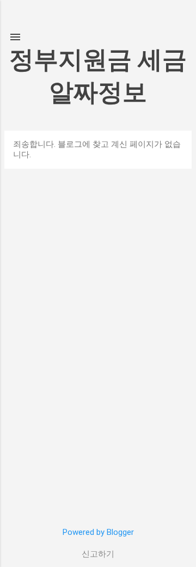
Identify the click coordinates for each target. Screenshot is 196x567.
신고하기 (98, 554)
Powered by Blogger (98, 532)
